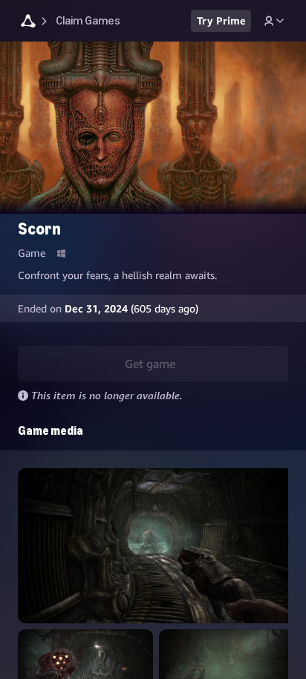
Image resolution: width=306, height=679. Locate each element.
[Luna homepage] (28, 22)
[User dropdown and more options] (274, 21)
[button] (156, 545)
